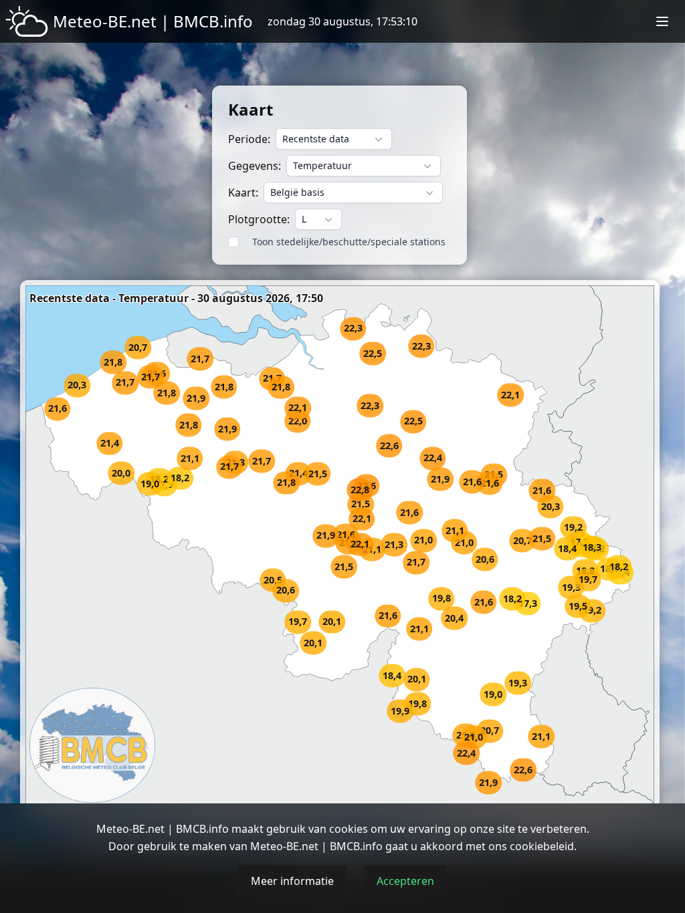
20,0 (121, 473)
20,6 (485, 559)
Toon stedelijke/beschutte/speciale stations (349, 241)
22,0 (297, 421)
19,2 (573, 527)
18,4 (392, 675)
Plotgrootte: (259, 219)
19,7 (297, 622)
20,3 (77, 385)
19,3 (517, 682)
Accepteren (405, 881)
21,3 (394, 545)
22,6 (389, 445)
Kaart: (243, 192)
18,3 (592, 547)
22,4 (466, 753)
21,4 (298, 473)
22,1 (362, 519)
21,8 (281, 387)
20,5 (273, 580)
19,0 (493, 694)
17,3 (527, 604)
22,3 (421, 346)
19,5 (578, 606)
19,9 (400, 711)
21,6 (489, 483)
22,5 (413, 421)
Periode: (249, 139)
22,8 (360, 490)
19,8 (417, 704)
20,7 (522, 541)
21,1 (541, 737)
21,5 (360, 504)
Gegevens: (254, 165)
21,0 (423, 540)
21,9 (196, 398)
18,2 (180, 478)
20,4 (454, 618)
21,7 (150, 377)
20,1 (416, 679)
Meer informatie (292, 881)
